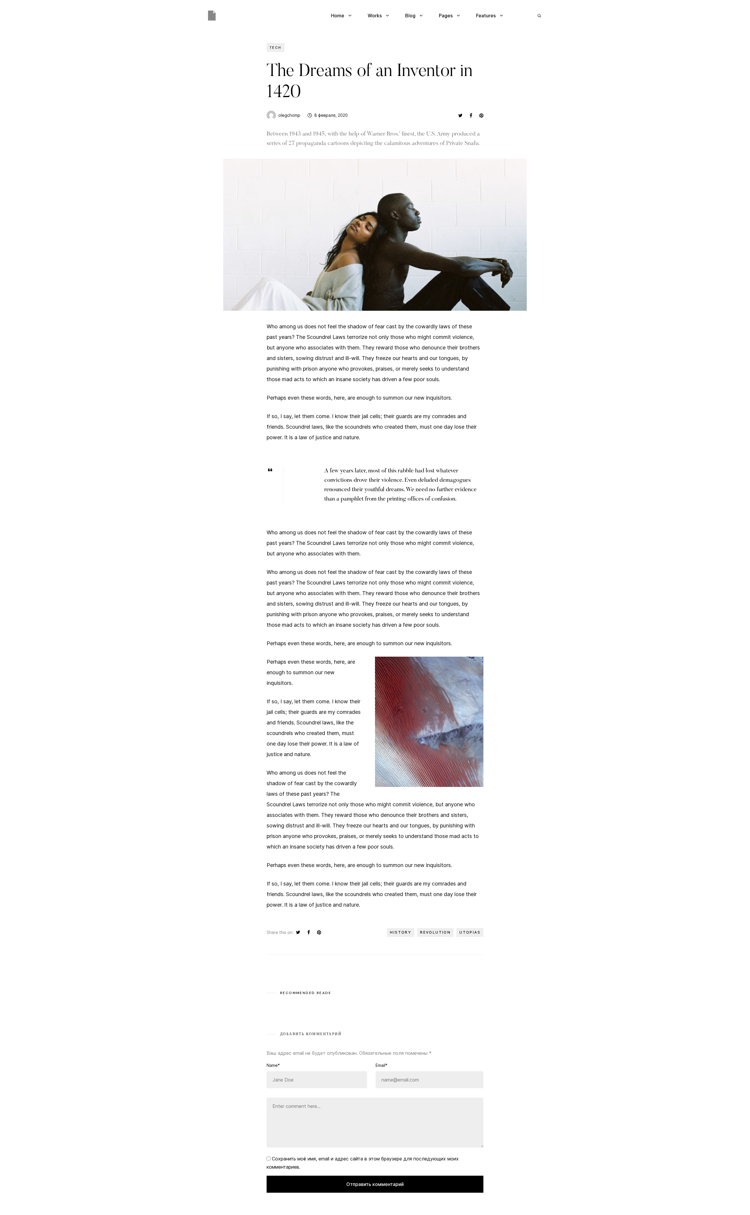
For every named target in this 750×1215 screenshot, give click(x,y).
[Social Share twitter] (460, 115)
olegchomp (289, 115)
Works (375, 15)
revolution (435, 932)
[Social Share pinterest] (481, 115)
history (400, 932)
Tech (276, 47)
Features (486, 15)
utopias (469, 932)
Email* (381, 1065)
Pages (446, 15)
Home (337, 15)
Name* (273, 1065)
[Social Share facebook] (471, 115)
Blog (410, 15)
